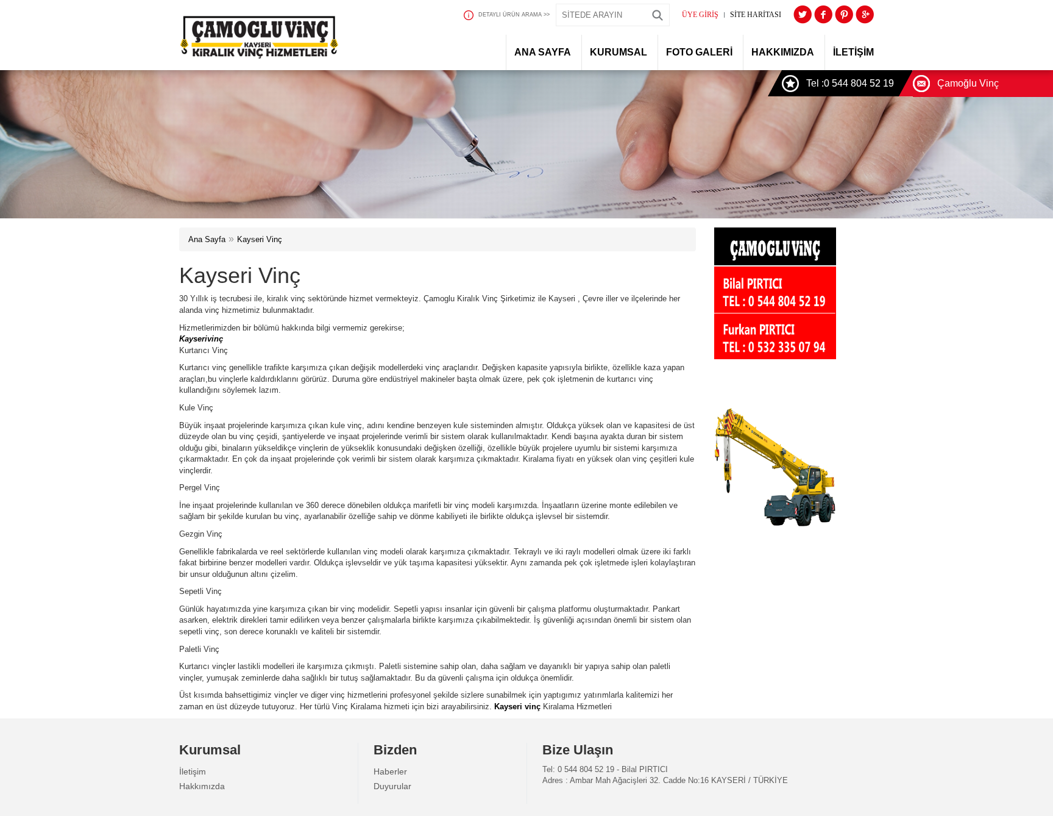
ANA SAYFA (542, 52)
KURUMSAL (618, 52)
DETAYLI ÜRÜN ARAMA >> (514, 15)
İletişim (192, 771)
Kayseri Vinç (259, 239)
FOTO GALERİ (699, 52)
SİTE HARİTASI (755, 14)
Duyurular (392, 786)
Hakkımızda (202, 786)
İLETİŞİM (853, 52)
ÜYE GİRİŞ (700, 14)
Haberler (390, 771)
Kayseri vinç (517, 706)
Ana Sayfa (206, 239)
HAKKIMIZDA (782, 52)
